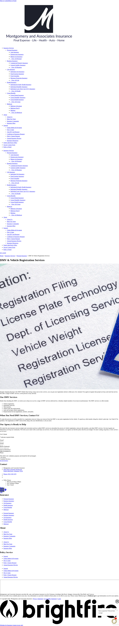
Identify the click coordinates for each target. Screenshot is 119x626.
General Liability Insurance (17, 65)
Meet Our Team (11, 119)
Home (1, 256)
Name (2, 440)
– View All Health (15, 91)
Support (5, 125)
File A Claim (10, 129)
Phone (1, 452)
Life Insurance (11, 69)
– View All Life (14, 80)
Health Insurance (11, 82)
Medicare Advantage (16, 106)
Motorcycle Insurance (16, 56)
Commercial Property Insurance (19, 63)
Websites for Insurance (11, 625)
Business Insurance (12, 61)
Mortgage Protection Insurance (18, 78)
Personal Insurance (12, 50)
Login (59, 599)
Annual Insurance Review (14, 138)
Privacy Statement (38, 599)
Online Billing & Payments (14, 127)
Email (2, 443)
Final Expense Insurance (17, 74)
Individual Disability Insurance (18, 87)
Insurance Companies (13, 121)
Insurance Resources (12, 140)
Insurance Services (8, 48)
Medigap (12, 110)
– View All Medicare (16, 112)
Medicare (9, 104)
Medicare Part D (15, 108)
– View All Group (15, 102)
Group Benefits (11, 93)
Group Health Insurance (17, 99)
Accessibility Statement (50, 599)
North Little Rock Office (10, 142)
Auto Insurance (14, 52)
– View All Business (16, 67)
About (5, 114)
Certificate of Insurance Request (16, 134)
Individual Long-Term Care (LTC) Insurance (22, 89)
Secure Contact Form (9, 145)
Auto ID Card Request (13, 132)
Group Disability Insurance (17, 97)
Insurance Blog (11, 123)
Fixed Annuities (14, 76)
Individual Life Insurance (17, 71)
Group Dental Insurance (17, 95)
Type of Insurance (5, 449)
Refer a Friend (7, 147)
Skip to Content (4, 0)
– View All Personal (16, 58)
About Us (9, 117)
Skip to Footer (12, 0)
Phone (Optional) (4, 446)
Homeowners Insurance (17, 54)
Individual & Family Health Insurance (20, 84)
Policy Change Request (13, 136)
